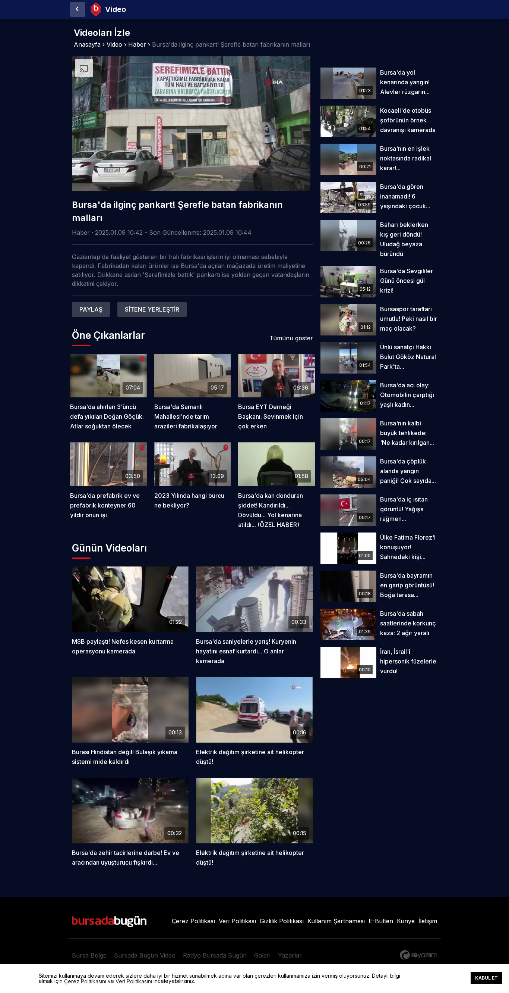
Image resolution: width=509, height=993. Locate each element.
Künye (406, 921)
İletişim (427, 921)
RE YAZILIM (418, 955)
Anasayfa (87, 44)
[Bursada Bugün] (77, 9)
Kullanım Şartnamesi (336, 921)
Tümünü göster (291, 338)
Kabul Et (486, 978)
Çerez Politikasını (85, 981)
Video (114, 44)
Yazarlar (290, 955)
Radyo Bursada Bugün (215, 955)
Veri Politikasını (134, 981)
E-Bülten (381, 921)
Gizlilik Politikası (282, 921)
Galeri (262, 955)
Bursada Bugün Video (145, 955)
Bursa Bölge (89, 955)
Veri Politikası (237, 921)
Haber (137, 44)
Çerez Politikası (193, 921)
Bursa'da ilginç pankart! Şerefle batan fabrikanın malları (231, 44)
